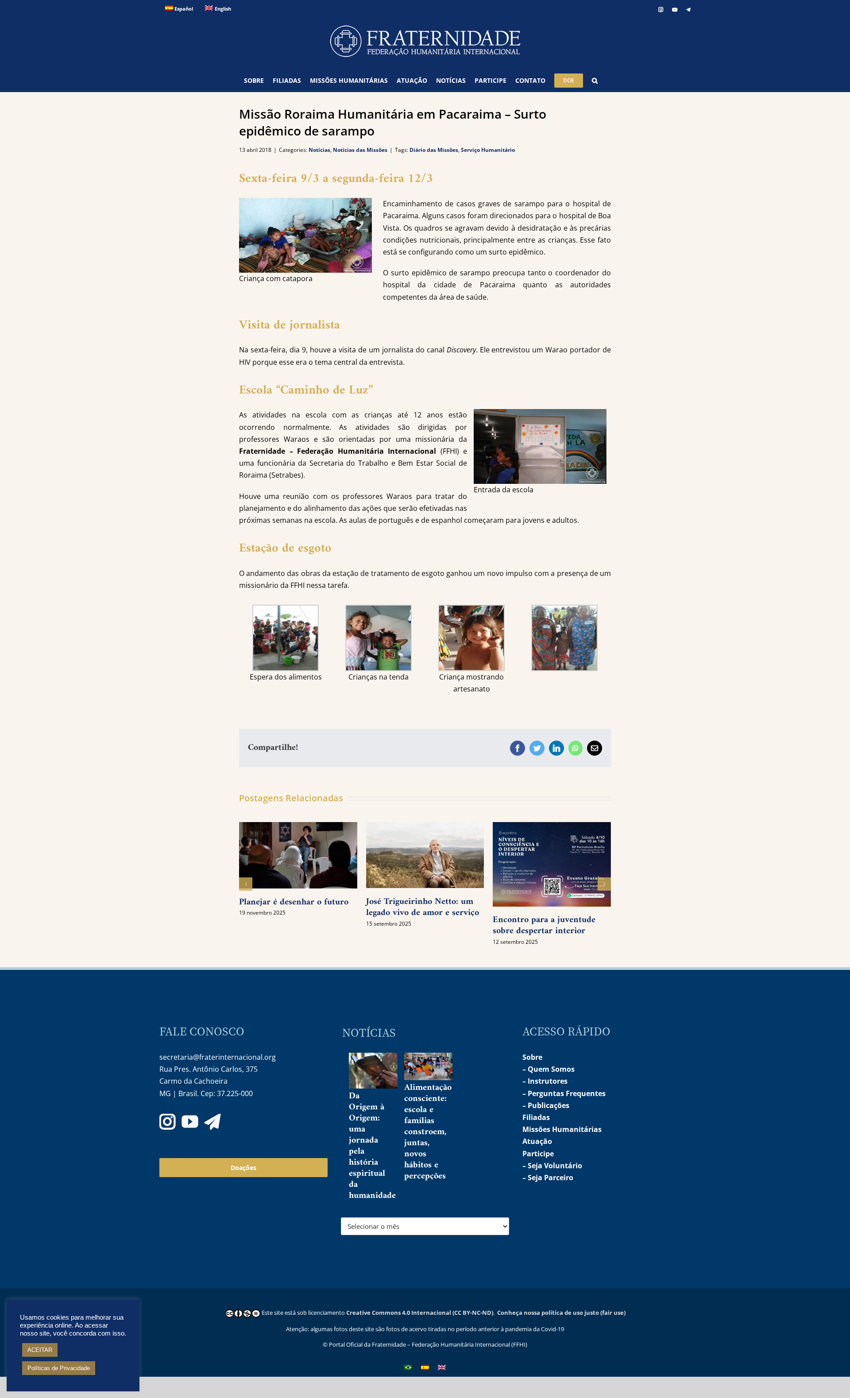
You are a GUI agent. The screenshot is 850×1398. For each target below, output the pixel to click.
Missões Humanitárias (562, 1129)
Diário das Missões (434, 150)
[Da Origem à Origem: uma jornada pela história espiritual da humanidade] (381, 1071)
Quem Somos (551, 1069)
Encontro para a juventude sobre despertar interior (544, 925)
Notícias (319, 150)
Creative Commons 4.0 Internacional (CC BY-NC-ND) (419, 1313)
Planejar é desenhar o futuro (293, 902)
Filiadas (536, 1117)
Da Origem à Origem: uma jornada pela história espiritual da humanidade (372, 1146)
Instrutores (548, 1081)
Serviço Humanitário (488, 150)
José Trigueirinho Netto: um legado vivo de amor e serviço (422, 907)
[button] (595, 81)
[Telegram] (212, 1122)
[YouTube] (190, 1122)
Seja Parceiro (550, 1177)
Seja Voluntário (555, 1165)
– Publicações (545, 1105)
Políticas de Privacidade (58, 1368)
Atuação (537, 1141)
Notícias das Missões (360, 150)
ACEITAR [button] (39, 1350)
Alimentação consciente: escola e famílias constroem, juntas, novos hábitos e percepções (428, 1132)
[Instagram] (167, 1122)
